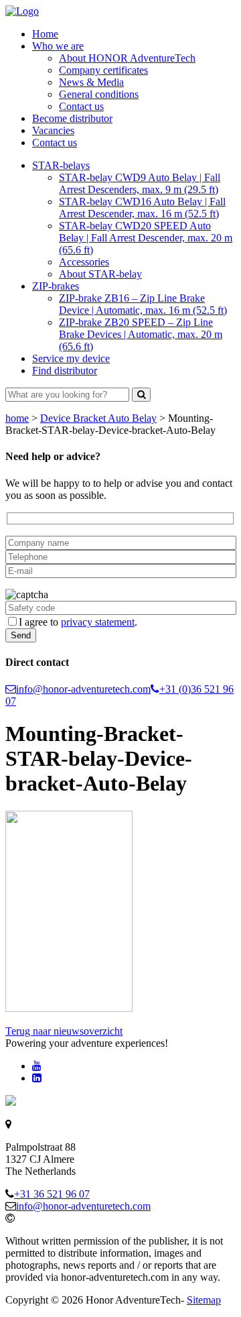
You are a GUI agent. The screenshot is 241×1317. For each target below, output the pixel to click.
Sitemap (204, 1300)
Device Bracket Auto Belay (98, 418)
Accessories (84, 262)
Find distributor (64, 370)
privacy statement (98, 622)
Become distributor (72, 118)
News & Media (91, 82)
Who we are (58, 46)
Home (45, 34)
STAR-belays (61, 165)
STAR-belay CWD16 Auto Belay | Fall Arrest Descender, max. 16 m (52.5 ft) (142, 207)
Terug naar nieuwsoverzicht (64, 1031)
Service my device (71, 358)
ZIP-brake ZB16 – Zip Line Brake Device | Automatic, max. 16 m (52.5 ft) (143, 304)
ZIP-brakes (55, 286)
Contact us (81, 106)
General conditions (99, 94)
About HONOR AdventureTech (127, 58)
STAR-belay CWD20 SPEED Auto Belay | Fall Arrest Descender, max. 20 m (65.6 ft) (145, 237)
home (17, 418)
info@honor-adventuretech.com (83, 689)
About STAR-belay (100, 274)
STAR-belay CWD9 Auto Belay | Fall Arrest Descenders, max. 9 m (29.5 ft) (139, 183)
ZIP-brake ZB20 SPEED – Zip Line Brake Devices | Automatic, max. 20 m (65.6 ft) (140, 334)
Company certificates (103, 70)
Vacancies (53, 130)
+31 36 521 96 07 (52, 1194)
